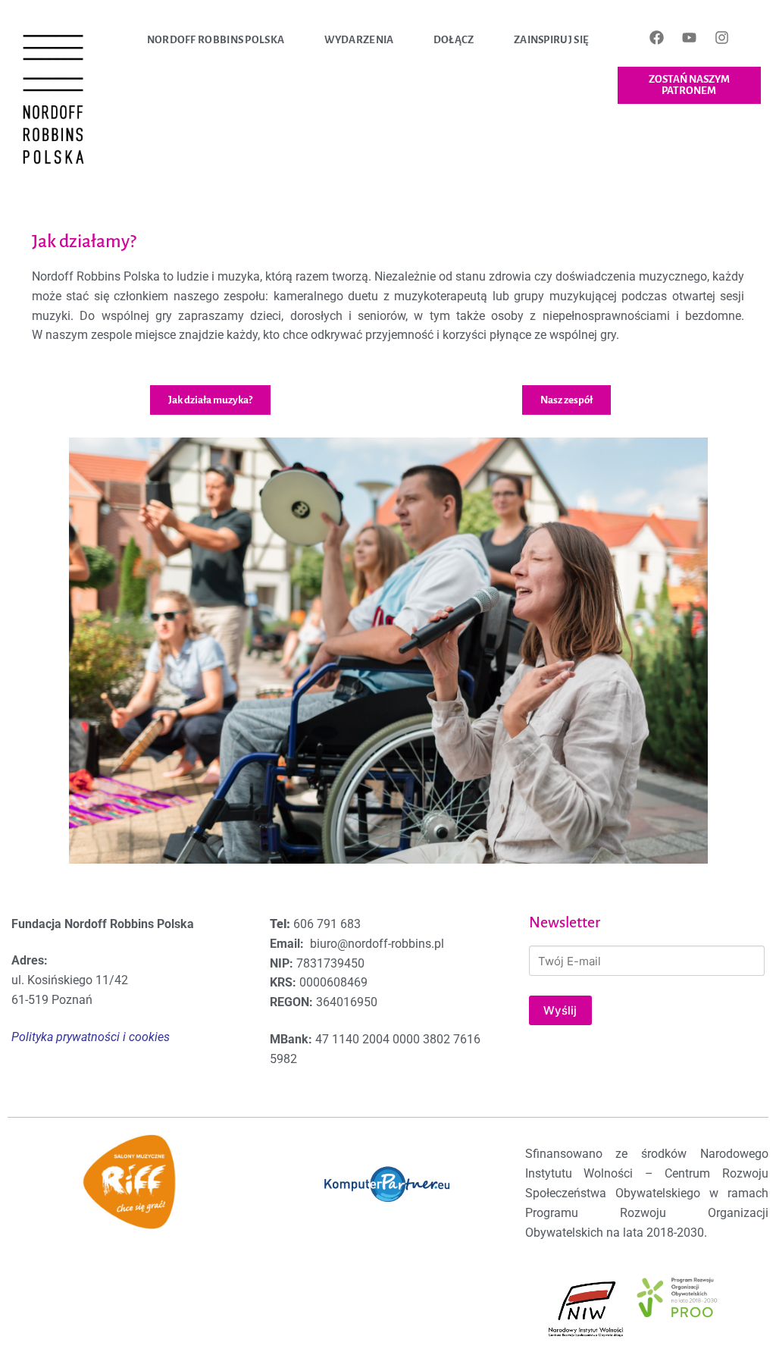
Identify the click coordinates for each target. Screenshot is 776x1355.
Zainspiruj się (551, 39)
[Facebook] (656, 37)
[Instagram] (721, 37)
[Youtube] (688, 37)
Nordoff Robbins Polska (216, 39)
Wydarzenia (359, 39)
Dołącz (453, 39)
